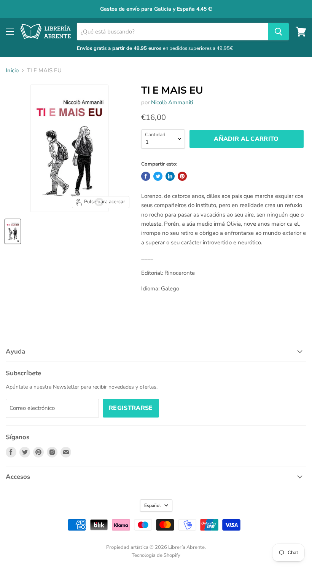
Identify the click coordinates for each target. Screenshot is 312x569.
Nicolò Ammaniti (172, 102)
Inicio (12, 70)
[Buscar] (278, 31)
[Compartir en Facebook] (145, 176)
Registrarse (131, 408)
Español (152, 505)
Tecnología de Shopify (156, 555)
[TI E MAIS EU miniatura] (13, 231)
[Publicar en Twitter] (157, 176)
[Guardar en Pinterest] (182, 176)
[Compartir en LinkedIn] (170, 176)
